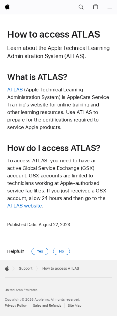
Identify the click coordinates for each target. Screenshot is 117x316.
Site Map (75, 306)
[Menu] (110, 7)
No (61, 251)
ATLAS (14, 90)
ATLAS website (24, 206)
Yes (40, 251)
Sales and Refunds (47, 306)
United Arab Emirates (21, 290)
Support (25, 268)
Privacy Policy (16, 306)
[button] (81, 7)
